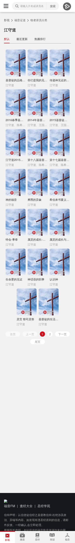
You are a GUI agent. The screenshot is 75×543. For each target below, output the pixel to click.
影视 (7, 20)
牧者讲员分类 (38, 20)
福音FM (9, 506)
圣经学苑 (43, 506)
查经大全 (26, 506)
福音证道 (20, 20)
